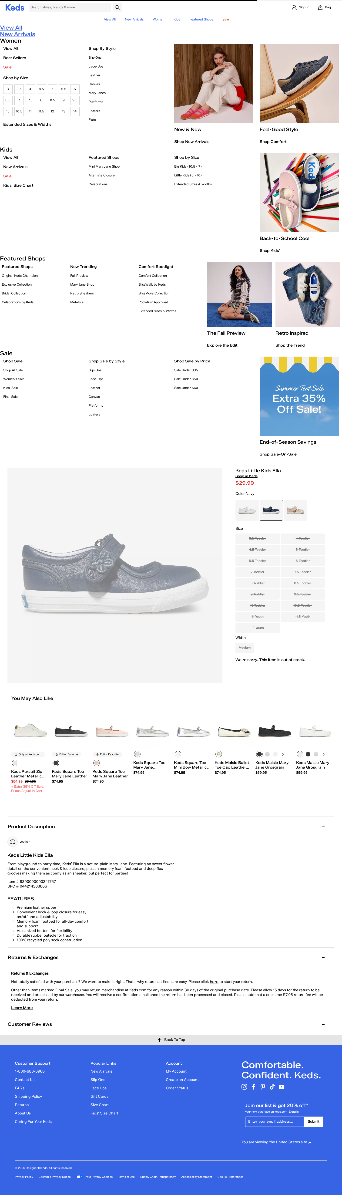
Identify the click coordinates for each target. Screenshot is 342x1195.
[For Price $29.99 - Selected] (271, 510)
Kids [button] (177, 19)
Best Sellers (14, 58)
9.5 (74, 100)
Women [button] (158, 19)
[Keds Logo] (15, 7)
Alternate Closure (102, 175)
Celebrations (98, 184)
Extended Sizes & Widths (27, 124)
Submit (313, 1122)
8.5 (52, 100)
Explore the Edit (222, 345)
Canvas (94, 84)
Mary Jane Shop (82, 285)
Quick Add (31, 804)
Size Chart (100, 1105)
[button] (44, 710)
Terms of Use (126, 1176)
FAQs (19, 1088)
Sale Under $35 (186, 370)
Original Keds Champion (20, 276)
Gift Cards (99, 1096)
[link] (29, 781)
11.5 (41, 111)
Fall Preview (79, 276)
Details (294, 1111)
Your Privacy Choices (99, 1176)
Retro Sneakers (82, 293)
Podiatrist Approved (153, 302)
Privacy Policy (24, 1176)
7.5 (30, 100)
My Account (176, 1071)
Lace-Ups (96, 66)
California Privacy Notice (55, 1176)
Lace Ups (99, 1088)
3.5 (19, 89)
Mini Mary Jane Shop (104, 167)
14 (75, 111)
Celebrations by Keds (18, 302)
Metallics (77, 302)
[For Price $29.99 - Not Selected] (247, 510)
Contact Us (24, 1079)
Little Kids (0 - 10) (188, 175)
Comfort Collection (153, 276)
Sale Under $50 (186, 379)
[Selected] (15, 763)
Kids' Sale (10, 388)
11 (30, 111)
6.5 (7, 100)
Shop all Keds (246, 476)
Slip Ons (98, 1079)
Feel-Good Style (279, 129)
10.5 (19, 111)
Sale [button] (225, 19)
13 (63, 111)
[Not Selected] (267, 754)
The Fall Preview (226, 333)
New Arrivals (134, 19)
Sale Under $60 (186, 388)
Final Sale (10, 397)
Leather (94, 75)
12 (52, 111)
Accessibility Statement (196, 1176)
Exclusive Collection (17, 285)
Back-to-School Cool (284, 238)
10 (8, 111)
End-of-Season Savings (288, 442)
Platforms (96, 102)
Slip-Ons (95, 58)
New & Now (187, 129)
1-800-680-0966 (30, 1071)
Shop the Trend (290, 345)
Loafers (94, 111)
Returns (22, 1105)
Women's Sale (13, 379)
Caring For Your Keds (33, 1121)
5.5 (63, 89)
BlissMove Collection (154, 293)
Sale (7, 67)
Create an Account (182, 1079)
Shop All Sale (13, 370)
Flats (92, 120)
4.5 (41, 89)
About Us (23, 1113)
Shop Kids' (270, 250)
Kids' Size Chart (18, 185)
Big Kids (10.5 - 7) (188, 167)
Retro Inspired (291, 333)
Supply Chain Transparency (158, 1176)
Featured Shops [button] (201, 19)
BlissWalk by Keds (152, 285)
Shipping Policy (28, 1096)
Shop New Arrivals (191, 141)
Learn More (22, 1008)
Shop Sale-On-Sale (278, 454)
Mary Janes (97, 93)
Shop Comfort (273, 141)
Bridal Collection (14, 293)
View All (110, 19)
